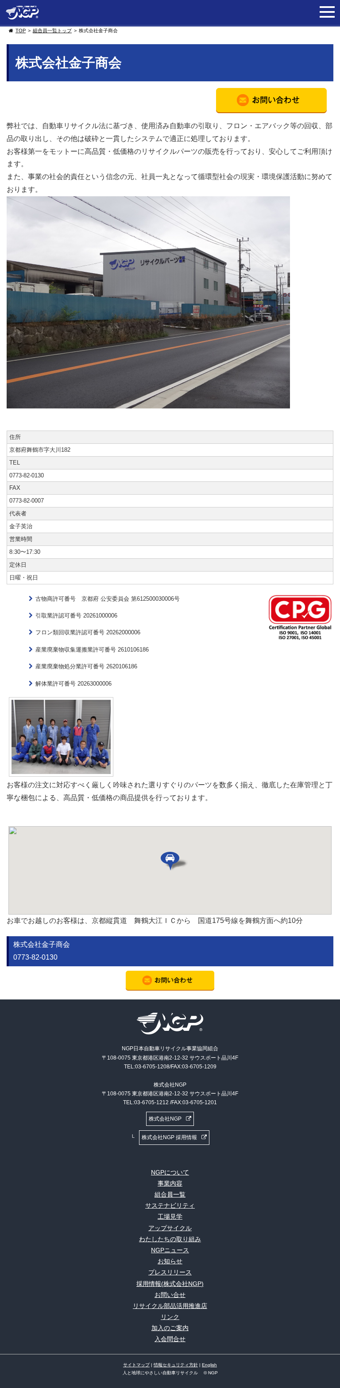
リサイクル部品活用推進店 (170, 1305)
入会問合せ (170, 1338)
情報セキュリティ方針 (176, 1364)
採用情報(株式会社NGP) (170, 1283)
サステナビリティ (170, 1205)
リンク (170, 1316)
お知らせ (170, 1261)
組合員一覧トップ (52, 30)
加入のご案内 (170, 1327)
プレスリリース (170, 1272)
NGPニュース (170, 1250)
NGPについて (170, 1172)
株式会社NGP (165, 1119)
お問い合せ (170, 1294)
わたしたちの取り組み (170, 1239)
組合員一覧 (170, 1194)
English (209, 1364)
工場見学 (170, 1216)
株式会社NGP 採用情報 (169, 1137)
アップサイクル (170, 1228)
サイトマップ (136, 1364)
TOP (20, 30)
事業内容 (170, 1183)
